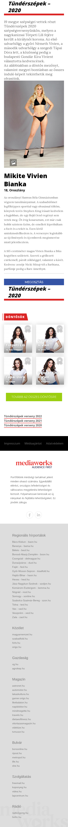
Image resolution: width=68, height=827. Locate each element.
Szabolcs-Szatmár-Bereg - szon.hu (31, 600)
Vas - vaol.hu (19, 608)
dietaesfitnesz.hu (21, 719)
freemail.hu (18, 783)
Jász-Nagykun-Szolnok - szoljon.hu (31, 583)
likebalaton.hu (20, 702)
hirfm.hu (16, 817)
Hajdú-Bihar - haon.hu (24, 575)
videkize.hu (18, 727)
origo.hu (16, 647)
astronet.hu (18, 685)
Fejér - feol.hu (20, 567)
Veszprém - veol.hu (22, 613)
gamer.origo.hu (20, 698)
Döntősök (15, 317)
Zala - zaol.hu (19, 617)
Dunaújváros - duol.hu (24, 562)
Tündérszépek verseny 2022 (23, 416)
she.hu (16, 765)
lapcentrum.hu (20, 795)
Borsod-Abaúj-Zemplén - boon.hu (30, 554)
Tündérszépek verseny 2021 (23, 421)
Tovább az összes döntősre (34, 397)
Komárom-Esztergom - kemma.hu (31, 587)
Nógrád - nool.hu (21, 592)
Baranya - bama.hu (22, 546)
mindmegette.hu (21, 710)
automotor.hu (19, 689)
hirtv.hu (16, 642)
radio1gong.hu (20, 812)
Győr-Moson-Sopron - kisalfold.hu (31, 571)
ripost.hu (17, 753)
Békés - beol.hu (20, 550)
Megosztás (34, 282)
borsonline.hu (19, 749)
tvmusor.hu (18, 731)
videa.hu (17, 791)
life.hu (15, 761)
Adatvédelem (54, 443)
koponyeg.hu (19, 787)
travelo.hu (17, 715)
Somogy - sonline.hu (23, 596)
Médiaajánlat (33, 443)
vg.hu (15, 664)
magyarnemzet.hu (22, 634)
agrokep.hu (18, 668)
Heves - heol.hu (21, 579)
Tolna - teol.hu (20, 604)
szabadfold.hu (20, 638)
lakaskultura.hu (20, 694)
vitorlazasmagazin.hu (24, 723)
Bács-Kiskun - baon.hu (24, 541)
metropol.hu (18, 757)
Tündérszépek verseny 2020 (23, 425)
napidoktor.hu (19, 706)
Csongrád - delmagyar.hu (26, 558)
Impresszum (12, 443)
